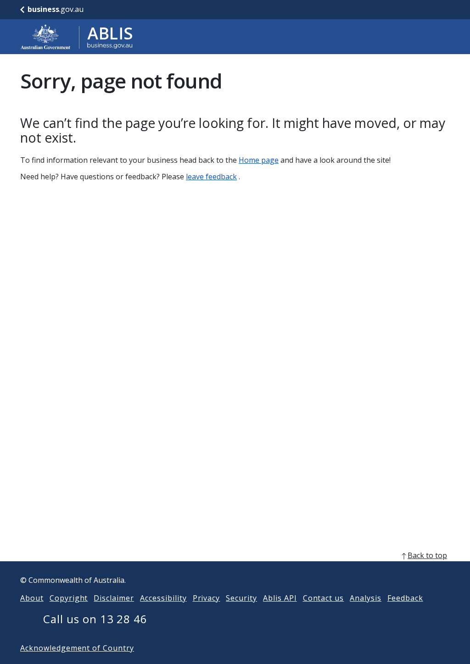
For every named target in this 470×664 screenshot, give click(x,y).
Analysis (365, 598)
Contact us (323, 598)
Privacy (206, 598)
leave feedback (211, 177)
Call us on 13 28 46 (95, 618)
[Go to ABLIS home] (76, 37)
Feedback (405, 598)
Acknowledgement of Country (77, 648)
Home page (259, 160)
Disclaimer (114, 598)
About (32, 598)
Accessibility (163, 598)
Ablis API (280, 598)
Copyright (69, 598)
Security (241, 598)
